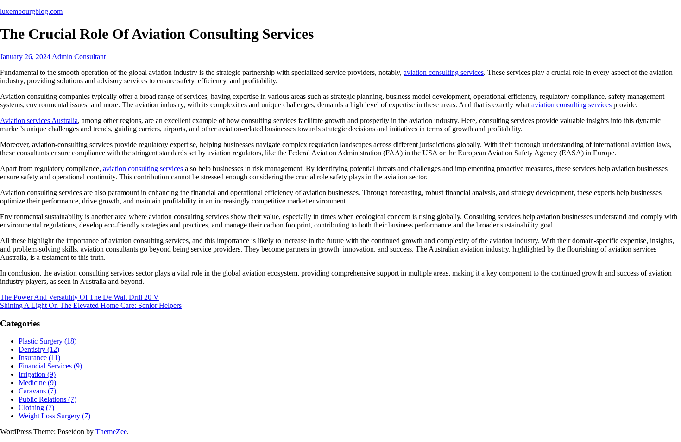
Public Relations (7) (47, 399)
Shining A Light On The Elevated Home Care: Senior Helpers (91, 305)
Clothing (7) (36, 407)
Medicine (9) (37, 383)
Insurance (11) (39, 358)
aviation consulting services (444, 72)
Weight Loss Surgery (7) (54, 416)
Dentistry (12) (39, 349)
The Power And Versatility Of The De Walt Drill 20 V (79, 297)
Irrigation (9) (37, 374)
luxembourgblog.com (31, 11)
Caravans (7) (37, 391)
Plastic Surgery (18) (47, 341)
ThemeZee (111, 432)
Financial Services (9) (50, 366)
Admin (62, 57)
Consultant (90, 57)
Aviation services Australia (39, 120)
